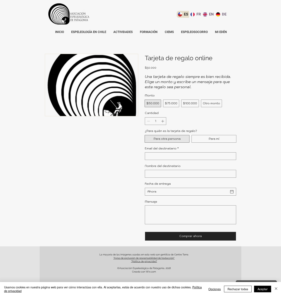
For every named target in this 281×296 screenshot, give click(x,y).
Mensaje (151, 201)
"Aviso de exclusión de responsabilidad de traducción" (144, 258)
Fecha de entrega (158, 184)
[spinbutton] (155, 121)
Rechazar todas (238, 289)
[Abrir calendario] (231, 191)
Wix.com (151, 271)
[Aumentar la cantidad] (163, 121)
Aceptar (263, 289)
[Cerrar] (276, 289)
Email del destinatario (162, 148)
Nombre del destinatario (163, 166)
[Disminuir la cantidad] (148, 121)
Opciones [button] (214, 289)
